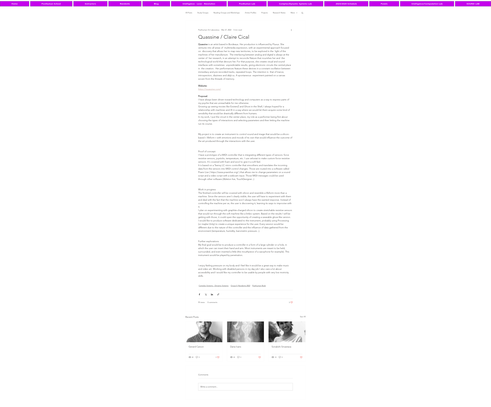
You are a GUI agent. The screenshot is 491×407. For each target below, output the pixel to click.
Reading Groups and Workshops (227, 13)
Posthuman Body (259, 285)
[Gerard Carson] (204, 331)
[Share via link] (218, 294)
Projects (264, 13)
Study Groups (202, 13)
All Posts (188, 13)
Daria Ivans (235, 346)
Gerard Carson (196, 346)
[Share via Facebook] (199, 294)
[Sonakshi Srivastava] (287, 331)
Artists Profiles (250, 13)
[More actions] (291, 29)
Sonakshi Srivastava (281, 346)
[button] (302, 13)
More (293, 13)
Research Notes (279, 13)
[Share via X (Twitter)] (205, 294)
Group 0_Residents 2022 (240, 285)
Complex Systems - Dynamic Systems (213, 285)
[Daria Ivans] (245, 331)
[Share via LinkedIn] (212, 294)
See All (303, 316)
